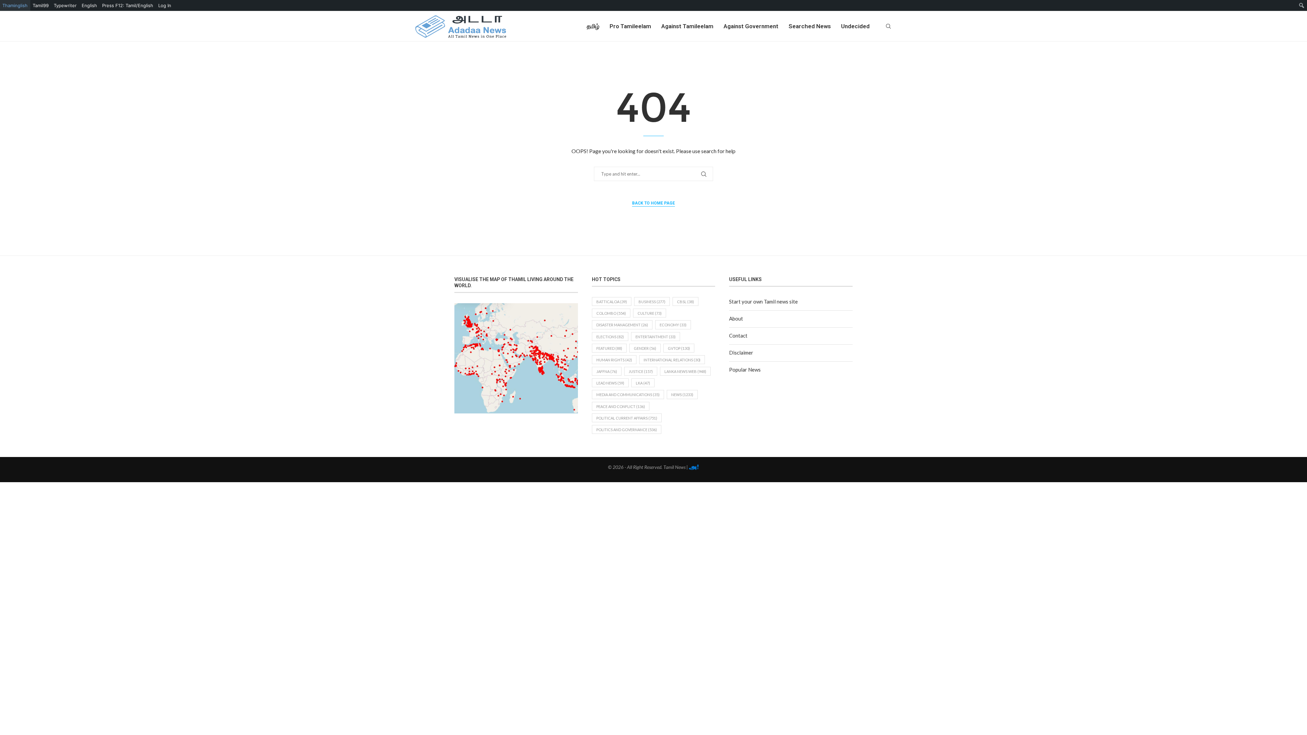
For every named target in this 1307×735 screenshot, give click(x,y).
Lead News (610, 383)
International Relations (672, 360)
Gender (645, 348)
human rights (614, 360)
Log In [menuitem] (164, 5)
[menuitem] (1301, 5)
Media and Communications (628, 394)
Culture (650, 313)
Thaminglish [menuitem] (15, 5)
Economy (673, 325)
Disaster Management (622, 325)
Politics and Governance (626, 429)
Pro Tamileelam (630, 26)
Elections (610, 336)
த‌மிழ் (593, 26)
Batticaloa (611, 301)
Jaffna (606, 371)
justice (641, 371)
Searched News (810, 26)
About (736, 318)
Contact (738, 335)
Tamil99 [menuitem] (41, 5)
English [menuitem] (89, 5)
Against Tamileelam (687, 26)
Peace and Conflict (620, 406)
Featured (609, 348)
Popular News (745, 369)
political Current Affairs (626, 418)
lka (643, 383)
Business (652, 301)
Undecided (855, 26)
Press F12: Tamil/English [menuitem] (127, 5)
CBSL (685, 301)
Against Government (751, 26)
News (682, 394)
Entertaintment (655, 336)
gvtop (679, 348)
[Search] (888, 26)
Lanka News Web (685, 371)
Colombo (611, 313)
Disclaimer (741, 352)
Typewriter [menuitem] (65, 5)
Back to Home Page (653, 203)
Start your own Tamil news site (763, 301)
